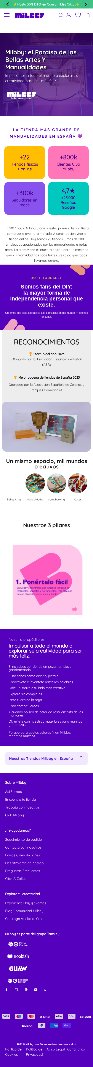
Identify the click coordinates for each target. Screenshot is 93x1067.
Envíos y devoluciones (22, 855)
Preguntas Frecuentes (22, 871)
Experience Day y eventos (25, 903)
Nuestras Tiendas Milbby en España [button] (41, 758)
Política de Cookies (13, 1052)
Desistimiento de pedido (24, 863)
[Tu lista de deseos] (77, 15)
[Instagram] (16, 989)
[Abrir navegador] (7, 15)
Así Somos (13, 791)
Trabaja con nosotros (22, 807)
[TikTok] (45, 989)
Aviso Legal (55, 1049)
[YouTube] (35, 989)
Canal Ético (76, 1049)
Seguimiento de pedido (23, 839)
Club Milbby (14, 815)
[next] (85, 4)
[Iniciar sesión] (68, 14)
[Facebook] (6, 989)
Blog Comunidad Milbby (24, 911)
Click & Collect (16, 878)
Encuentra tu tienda (20, 799)
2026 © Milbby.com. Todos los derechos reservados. (46, 1044)
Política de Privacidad (34, 1052)
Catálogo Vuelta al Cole (24, 918)
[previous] (8, 4)
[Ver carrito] (87, 14)
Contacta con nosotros (23, 847)
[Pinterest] (26, 989)
